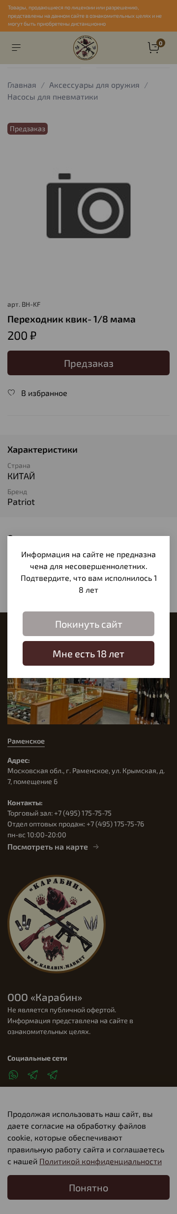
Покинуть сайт (88, 624)
